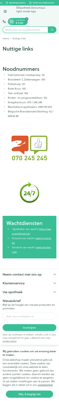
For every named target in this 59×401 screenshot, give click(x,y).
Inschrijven (29, 327)
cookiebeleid (45, 385)
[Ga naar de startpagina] (32, 12)
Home (6, 38)
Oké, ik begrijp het (29, 394)
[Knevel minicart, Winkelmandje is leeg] (11, 21)
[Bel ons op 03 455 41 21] (4, 21)
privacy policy (9, 341)
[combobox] (25, 29)
